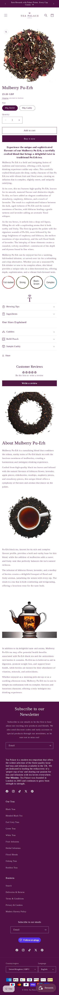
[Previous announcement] (5, 4)
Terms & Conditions (15, 899)
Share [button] (7, 355)
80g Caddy (27, 108)
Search (9, 886)
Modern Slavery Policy (16, 912)
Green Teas (11, 829)
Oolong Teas (11, 861)
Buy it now (29, 139)
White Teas (11, 835)
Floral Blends (12, 855)
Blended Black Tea (14, 816)
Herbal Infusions (13, 848)
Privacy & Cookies (14, 905)
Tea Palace (33, 990)
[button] (6, 15)
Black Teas (10, 809)
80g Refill (10, 108)
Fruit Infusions (12, 842)
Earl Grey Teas (12, 822)
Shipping (5, 98)
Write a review (29, 383)
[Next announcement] (54, 4)
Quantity (5, 114)
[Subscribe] (50, 745)
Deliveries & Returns (15, 892)
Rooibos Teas (11, 868)
